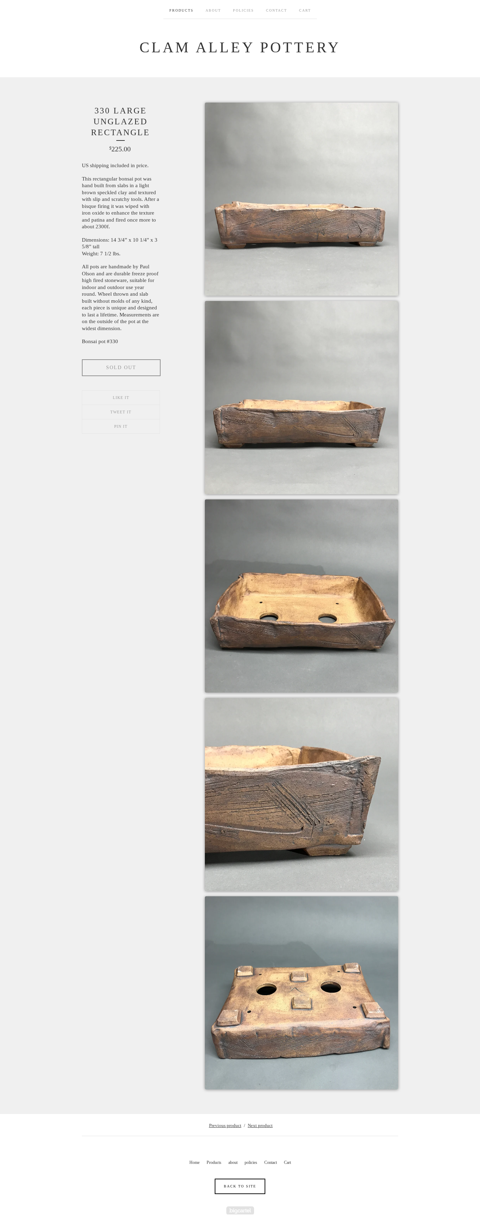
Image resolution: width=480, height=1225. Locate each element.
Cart (305, 10)
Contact (276, 10)
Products (181, 10)
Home (194, 1162)
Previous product (225, 1125)
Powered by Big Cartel (240, 1210)
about (213, 10)
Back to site (240, 1186)
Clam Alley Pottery (240, 47)
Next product (260, 1125)
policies (243, 10)
